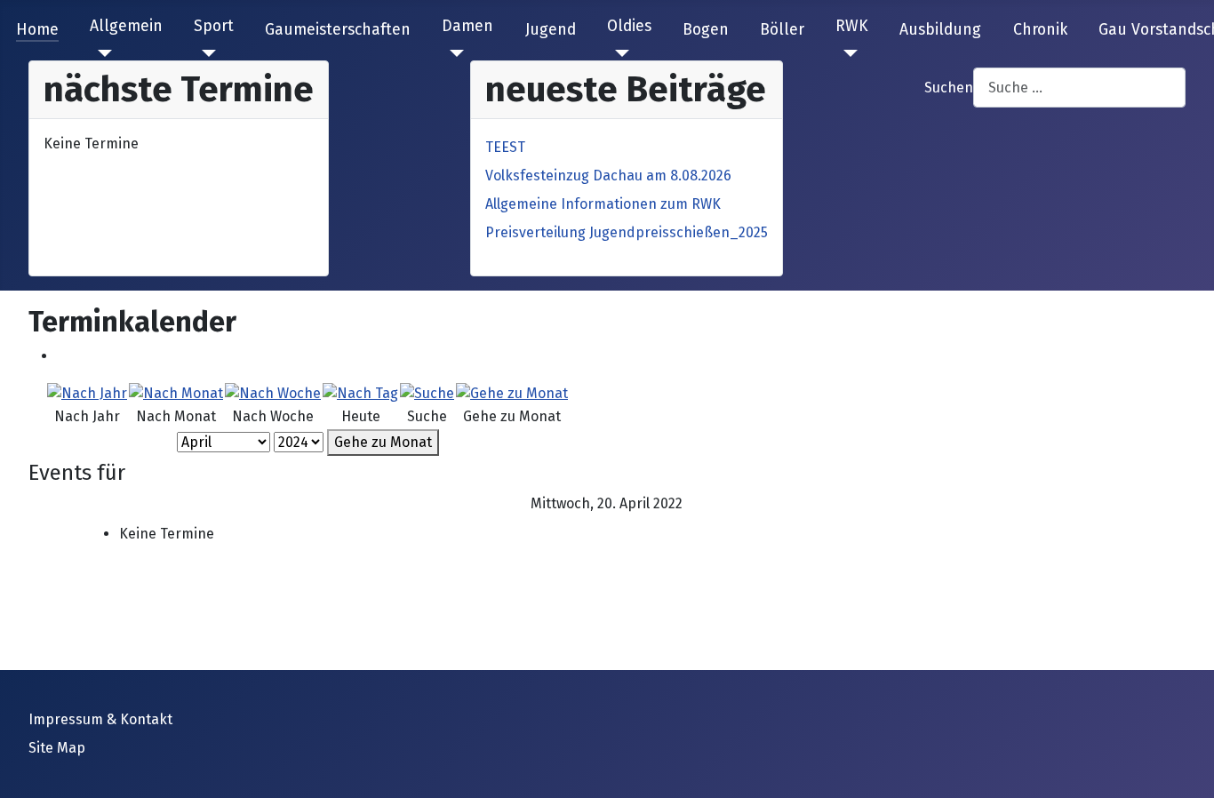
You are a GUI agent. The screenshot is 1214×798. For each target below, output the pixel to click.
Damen (467, 26)
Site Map (56, 747)
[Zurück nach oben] (1183, 765)
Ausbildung (940, 29)
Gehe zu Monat (383, 442)
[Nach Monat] (176, 392)
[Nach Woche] (273, 392)
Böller (782, 29)
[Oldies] (618, 53)
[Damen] (453, 53)
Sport (214, 26)
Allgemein (126, 26)
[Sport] (205, 53)
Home (37, 29)
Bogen (706, 29)
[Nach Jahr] (87, 392)
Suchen (948, 87)
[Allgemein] (101, 53)
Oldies (629, 26)
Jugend (550, 29)
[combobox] (1079, 88)
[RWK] (846, 53)
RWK (851, 26)
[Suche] (427, 392)
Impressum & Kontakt (100, 719)
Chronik (1040, 29)
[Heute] (360, 392)
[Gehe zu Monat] (512, 392)
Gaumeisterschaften (338, 29)
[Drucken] (62, 355)
